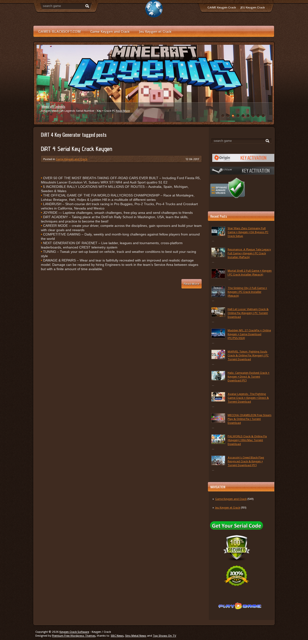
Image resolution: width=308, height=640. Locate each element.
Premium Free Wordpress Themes (74, 636)
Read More (123, 111)
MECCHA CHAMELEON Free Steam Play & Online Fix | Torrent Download (249, 419)
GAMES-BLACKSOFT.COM (59, 31)
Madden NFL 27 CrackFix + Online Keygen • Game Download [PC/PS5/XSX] (249, 334)
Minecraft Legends (53, 106)
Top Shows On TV (164, 636)
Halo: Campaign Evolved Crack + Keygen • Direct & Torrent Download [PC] (249, 376)
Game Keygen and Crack (109, 31)
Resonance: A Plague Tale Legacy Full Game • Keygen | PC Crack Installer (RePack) (249, 253)
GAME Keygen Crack (221, 7)
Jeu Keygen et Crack (155, 31)
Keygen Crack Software (74, 632)
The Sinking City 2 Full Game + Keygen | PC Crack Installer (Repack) (247, 292)
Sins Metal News (135, 636)
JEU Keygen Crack (253, 7)
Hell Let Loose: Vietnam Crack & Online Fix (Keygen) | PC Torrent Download (248, 313)
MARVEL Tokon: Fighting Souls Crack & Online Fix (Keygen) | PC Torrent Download (248, 355)
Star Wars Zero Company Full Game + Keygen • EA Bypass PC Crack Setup (248, 232)
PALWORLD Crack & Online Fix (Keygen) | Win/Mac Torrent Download (247, 440)
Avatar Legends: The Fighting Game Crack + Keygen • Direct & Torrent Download (248, 398)
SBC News (117, 636)
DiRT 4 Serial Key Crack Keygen (76, 148)
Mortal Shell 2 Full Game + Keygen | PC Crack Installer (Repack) (250, 272)
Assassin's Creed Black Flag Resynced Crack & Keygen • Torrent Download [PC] (246, 461)
